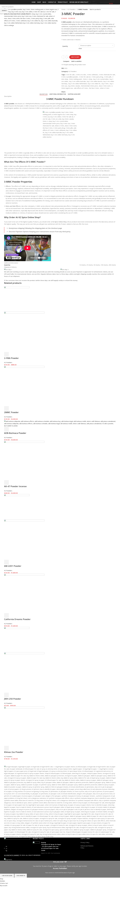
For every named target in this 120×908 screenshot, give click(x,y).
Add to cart (75, 57)
